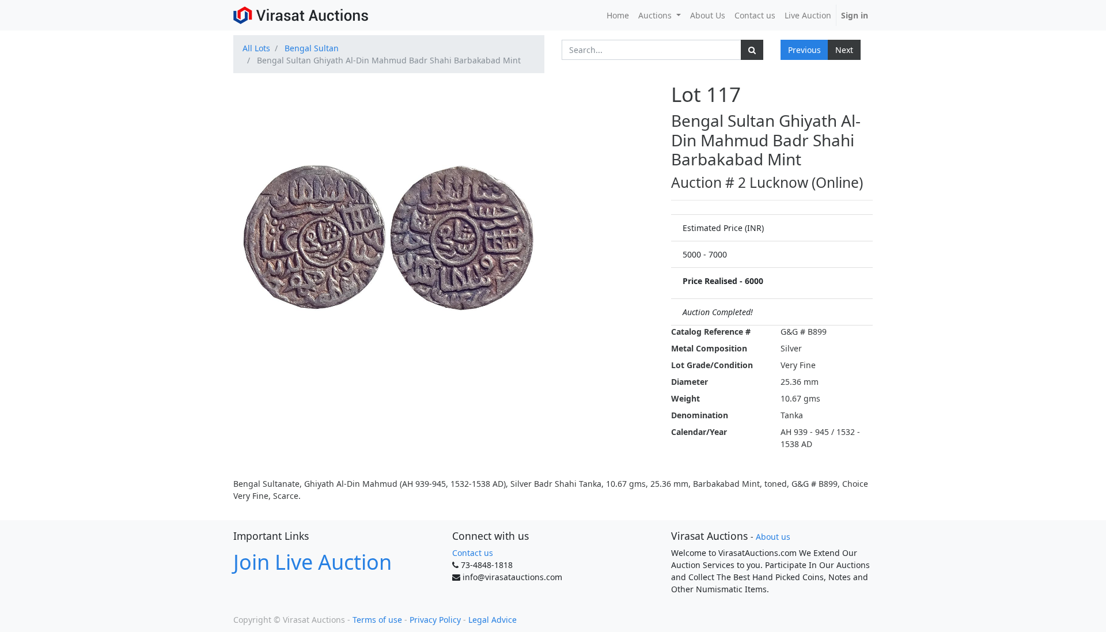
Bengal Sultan (312, 48)
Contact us (472, 552)
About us (773, 536)
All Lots (256, 48)
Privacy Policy (435, 619)
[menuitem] (618, 15)
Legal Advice (492, 619)
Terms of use (377, 619)
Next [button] (844, 49)
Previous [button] (804, 49)
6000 (754, 280)
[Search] (752, 50)
